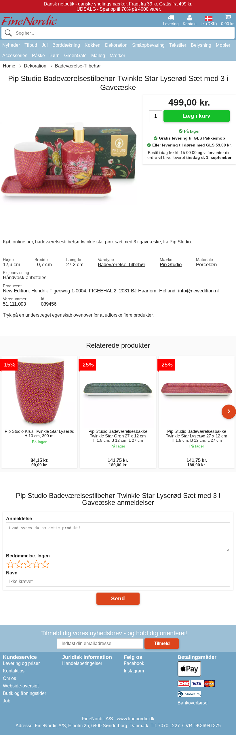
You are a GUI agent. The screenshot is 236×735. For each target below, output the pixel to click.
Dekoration (116, 45)
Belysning (201, 45)
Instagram (134, 670)
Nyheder (11, 45)
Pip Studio (171, 264)
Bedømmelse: (28, 555)
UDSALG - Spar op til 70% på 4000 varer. (119, 9)
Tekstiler (177, 45)
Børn (55, 55)
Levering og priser (21, 663)
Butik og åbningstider (24, 693)
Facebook (134, 663)
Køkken (92, 45)
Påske (38, 55)
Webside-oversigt (21, 685)
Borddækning (66, 45)
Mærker (117, 55)
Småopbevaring (148, 45)
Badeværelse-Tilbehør (121, 264)
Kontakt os (13, 670)
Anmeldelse (19, 518)
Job (6, 700)
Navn (12, 572)
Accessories (14, 55)
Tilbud (30, 45)
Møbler (223, 45)
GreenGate (75, 55)
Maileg (98, 55)
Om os (9, 678)
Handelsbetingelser (82, 663)
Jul (45, 45)
